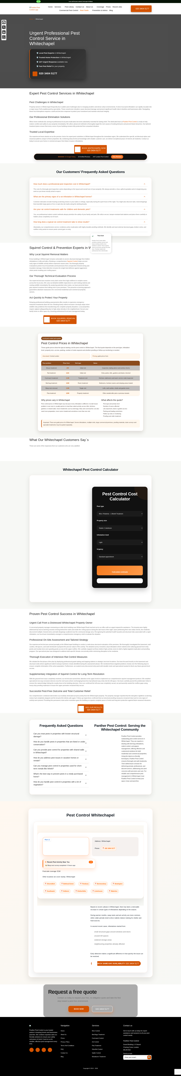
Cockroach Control (98, 1038)
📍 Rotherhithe (80, 891)
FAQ (62, 1049)
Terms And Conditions (67, 1045)
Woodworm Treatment (99, 1056)
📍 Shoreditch (50, 884)
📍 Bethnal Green (67, 884)
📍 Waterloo (113, 891)
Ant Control (95, 1042)
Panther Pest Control (130, 121)
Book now (79, 1009)
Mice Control (96, 1031)
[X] (4, 27)
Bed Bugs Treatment (98, 1034)
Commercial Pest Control (68, 10)
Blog (111, 10)
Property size (102, 520)
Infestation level (103, 535)
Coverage (100, 7)
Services (57, 7)
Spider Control (96, 1053)
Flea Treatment (96, 1045)
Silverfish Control (97, 1049)
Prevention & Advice (99, 10)
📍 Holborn (65, 891)
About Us (89, 7)
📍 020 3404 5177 (108, 848)
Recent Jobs (117, 7)
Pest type (100, 506)
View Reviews (117, 157)
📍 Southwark (50, 891)
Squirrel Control (72, 261)
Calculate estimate (120, 572)
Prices (108, 7)
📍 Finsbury (84, 884)
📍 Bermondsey (100, 884)
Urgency (100, 549)
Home (50, 7)
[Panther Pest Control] (35, 8)
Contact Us (80, 7)
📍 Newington (117, 884)
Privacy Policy (65, 1042)
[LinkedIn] (4, 32)
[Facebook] (4, 22)
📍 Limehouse (97, 891)
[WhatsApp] (4, 37)
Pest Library (69, 7)
